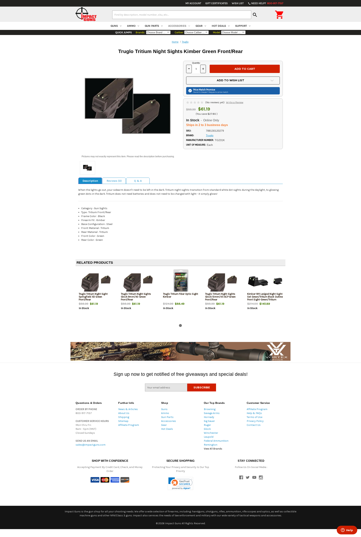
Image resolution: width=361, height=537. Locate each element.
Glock (207, 429)
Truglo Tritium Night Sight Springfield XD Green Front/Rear (93, 296)
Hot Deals (219, 25)
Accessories (177, 25)
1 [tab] (180, 325)
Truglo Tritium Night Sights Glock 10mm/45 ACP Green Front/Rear (220, 296)
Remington (210, 444)
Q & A (138, 180)
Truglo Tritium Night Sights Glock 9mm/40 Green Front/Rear (136, 296)
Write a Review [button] (234, 102)
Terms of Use (254, 417)
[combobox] (181, 15)
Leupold (208, 436)
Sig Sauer (209, 421)
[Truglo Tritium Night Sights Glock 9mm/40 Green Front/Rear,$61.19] (139, 281)
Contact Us (254, 425)
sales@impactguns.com (90, 444)
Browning (209, 409)
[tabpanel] (97, 296)
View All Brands (213, 448)
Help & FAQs (254, 413)
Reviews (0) (114, 180)
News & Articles (128, 409)
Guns (114, 25)
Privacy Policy (255, 421)
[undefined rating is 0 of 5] (195, 102)
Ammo (131, 25)
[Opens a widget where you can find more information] (347, 530)
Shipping (123, 417)
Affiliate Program (128, 425)
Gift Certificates (216, 3)
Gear (199, 25)
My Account (193, 3)
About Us (123, 413)
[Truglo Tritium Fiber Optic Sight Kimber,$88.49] (181, 281)
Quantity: (196, 63)
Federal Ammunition (216, 440)
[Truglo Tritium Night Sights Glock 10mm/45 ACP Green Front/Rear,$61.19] (223, 281)
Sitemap (123, 421)
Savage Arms (212, 413)
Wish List (238, 3)
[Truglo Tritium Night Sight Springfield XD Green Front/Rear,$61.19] (96, 281)
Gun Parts (152, 25)
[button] (180, 483)
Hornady (209, 417)
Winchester (211, 432)
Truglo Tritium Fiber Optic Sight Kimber (180, 295)
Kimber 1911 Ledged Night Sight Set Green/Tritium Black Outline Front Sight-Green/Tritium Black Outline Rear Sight (265, 298)
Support (241, 25)
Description (90, 180)
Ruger (207, 425)
